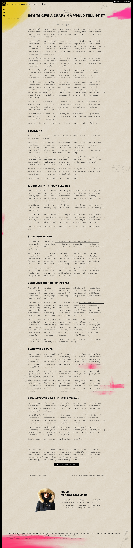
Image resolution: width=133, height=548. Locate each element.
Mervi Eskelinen (26, 538)
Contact (35, 4)
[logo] (4, 4)
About (28, 4)
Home (9, 4)
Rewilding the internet (38, 475)
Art (18, 4)
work (14, 4)
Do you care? (89, 29)
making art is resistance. (65, 178)
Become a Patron (123, 2)
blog (23, 4)
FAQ (36, 538)
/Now (80, 538)
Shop (45, 4)
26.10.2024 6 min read (66, 25)
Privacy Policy (45, 538)
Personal (69, 11)
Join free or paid (67, 465)
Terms (55, 538)
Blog (61, 11)
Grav (43, 533)
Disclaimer (64, 538)
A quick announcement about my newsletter (88, 475)
